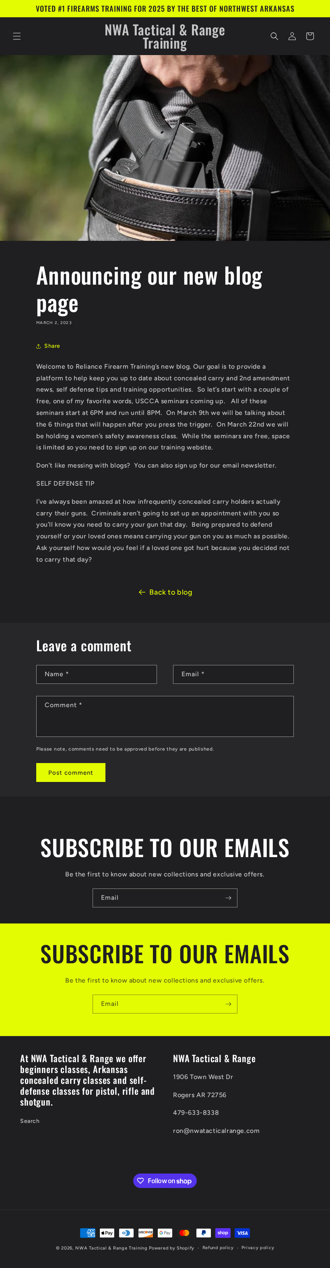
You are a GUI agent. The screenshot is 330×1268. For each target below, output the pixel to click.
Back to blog (170, 592)
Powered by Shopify (171, 1248)
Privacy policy (257, 1247)
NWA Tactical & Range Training (111, 1248)
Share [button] (52, 346)
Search (30, 1121)
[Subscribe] (228, 897)
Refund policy (218, 1247)
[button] (17, 36)
